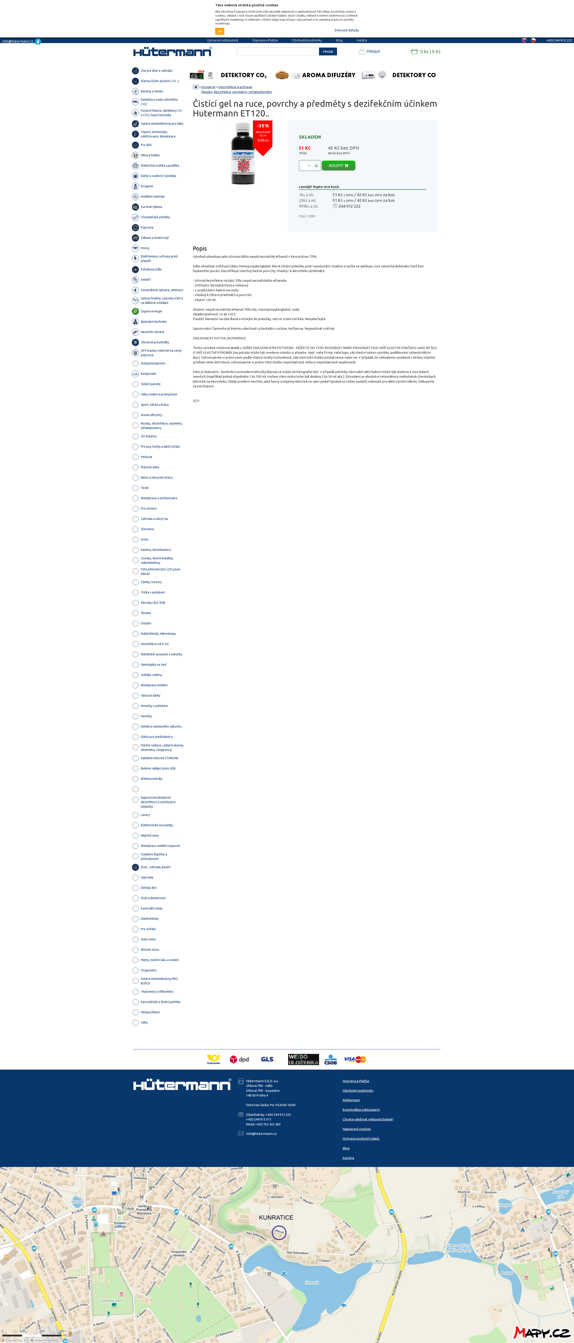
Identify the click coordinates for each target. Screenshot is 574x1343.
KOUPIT (336, 165)
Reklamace (351, 1100)
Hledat (328, 51)
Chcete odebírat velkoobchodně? (368, 1119)
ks (316, 166)
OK (220, 31)
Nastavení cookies (357, 1129)
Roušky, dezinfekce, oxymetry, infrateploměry (236, 92)
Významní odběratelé (222, 40)
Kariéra (362, 40)
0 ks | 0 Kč (430, 51)
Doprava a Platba (265, 40)
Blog (339, 40)
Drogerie (208, 87)
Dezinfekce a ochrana (235, 87)
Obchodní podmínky (307, 40)
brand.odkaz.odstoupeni (361, 1110)
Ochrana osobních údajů (361, 1138)
